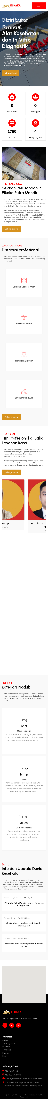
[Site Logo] (11, 5)
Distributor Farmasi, (15, 23)
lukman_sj (27, 898)
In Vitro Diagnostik (17, 42)
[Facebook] (4, 1025)
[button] (10, 73)
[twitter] (11, 1025)
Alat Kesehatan (24, 827)
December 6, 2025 (11, 898)
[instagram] (18, 1025)
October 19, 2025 (10, 918)
